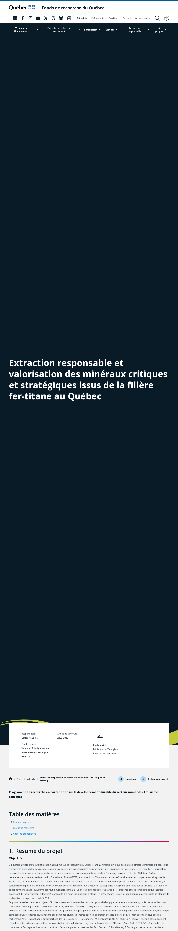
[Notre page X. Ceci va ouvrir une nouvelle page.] (46, 18)
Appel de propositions (24, 833)
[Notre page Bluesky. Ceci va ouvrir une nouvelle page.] (61, 18)
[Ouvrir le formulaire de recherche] (157, 18)
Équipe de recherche (23, 827)
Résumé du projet (22, 822)
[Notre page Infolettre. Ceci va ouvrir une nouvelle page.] (68, 18)
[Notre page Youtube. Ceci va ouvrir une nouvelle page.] (38, 18)
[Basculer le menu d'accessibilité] (166, 18)
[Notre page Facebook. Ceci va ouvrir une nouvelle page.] (23, 18)
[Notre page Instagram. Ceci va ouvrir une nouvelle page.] (30, 18)
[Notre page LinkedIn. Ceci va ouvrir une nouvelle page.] (15, 18)
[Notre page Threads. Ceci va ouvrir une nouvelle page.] (53, 18)
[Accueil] (11, 779)
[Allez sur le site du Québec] (22, 7)
